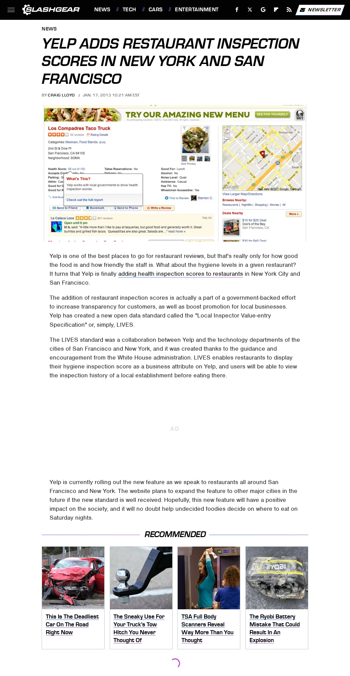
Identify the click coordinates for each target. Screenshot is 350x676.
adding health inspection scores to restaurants (180, 273)
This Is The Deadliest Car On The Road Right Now (72, 624)
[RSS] (289, 9)
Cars (156, 9)
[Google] (263, 9)
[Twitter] (250, 9)
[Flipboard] (276, 9)
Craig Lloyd (61, 95)
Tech (129, 9)
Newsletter (324, 9)
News (102, 9)
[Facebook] (237, 9)
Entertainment (196, 9)
